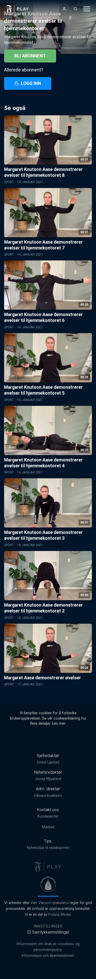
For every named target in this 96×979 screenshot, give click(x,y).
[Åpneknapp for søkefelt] (75, 9)
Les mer (58, 723)
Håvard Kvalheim (48, 796)
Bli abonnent (30, 55)
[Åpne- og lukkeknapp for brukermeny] (64, 9)
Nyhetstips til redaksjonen (48, 848)
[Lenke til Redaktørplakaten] (48, 884)
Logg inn (31, 83)
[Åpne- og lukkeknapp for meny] (87, 9)
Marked (48, 827)
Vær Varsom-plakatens (49, 903)
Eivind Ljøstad (48, 762)
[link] (17, 9)
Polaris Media (59, 914)
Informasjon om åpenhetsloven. (48, 955)
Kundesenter (48, 816)
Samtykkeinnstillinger (50, 932)
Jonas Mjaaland (48, 779)
